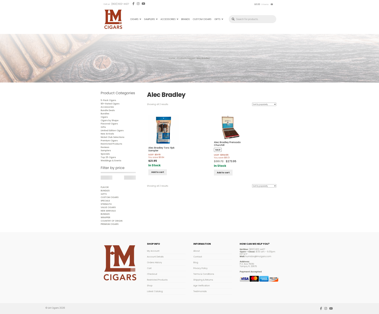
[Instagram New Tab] (138, 4)
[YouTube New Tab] (143, 4)
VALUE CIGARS (108, 207)
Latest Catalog (155, 291)
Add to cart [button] (157, 172)
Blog (195, 262)
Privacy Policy (200, 268)
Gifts (217, 19)
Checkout (152, 274)
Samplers (149, 19)
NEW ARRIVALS (108, 210)
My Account (153, 250)
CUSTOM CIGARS (109, 197)
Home (172, 58)
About (196, 250)
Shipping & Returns (203, 279)
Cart (149, 268)
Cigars (134, 19)
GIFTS (104, 194)
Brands (185, 19)
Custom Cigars (202, 19)
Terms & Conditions (203, 274)
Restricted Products (157, 279)
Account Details (155, 256)
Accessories (168, 19)
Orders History (154, 262)
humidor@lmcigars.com (258, 256)
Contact (197, 256)
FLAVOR (105, 187)
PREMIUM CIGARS (109, 224)
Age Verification (201, 285)
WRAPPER (105, 217)
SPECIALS (105, 200)
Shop (149, 285)
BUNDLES (105, 190)
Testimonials (200, 291)
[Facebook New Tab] (133, 4)
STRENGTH (106, 204)
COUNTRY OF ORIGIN (111, 220)
